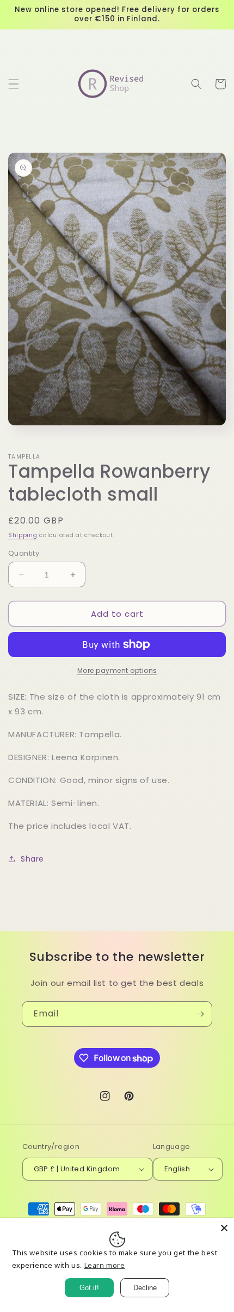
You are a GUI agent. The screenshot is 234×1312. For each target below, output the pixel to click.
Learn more (104, 1265)
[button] (14, 84)
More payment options (117, 670)
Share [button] (32, 858)
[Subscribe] (200, 1014)
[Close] (224, 1228)
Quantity (23, 553)
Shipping (23, 535)
